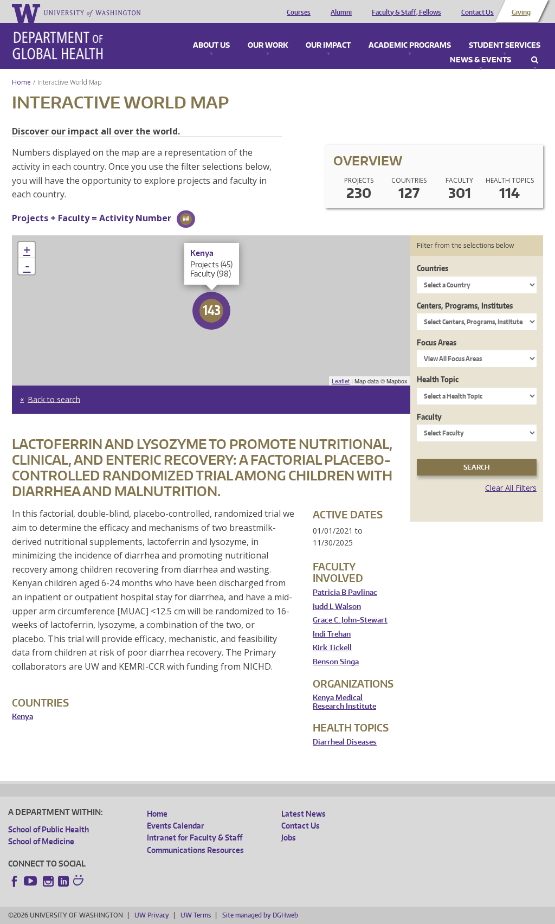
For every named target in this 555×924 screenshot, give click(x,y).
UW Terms (195, 915)
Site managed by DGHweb (260, 915)
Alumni (341, 12)
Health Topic (438, 379)
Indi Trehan (332, 634)
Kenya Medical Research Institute (344, 702)
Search (534, 60)
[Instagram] (48, 881)
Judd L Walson (337, 606)
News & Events (480, 60)
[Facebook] (14, 881)
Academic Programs (410, 45)
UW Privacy (151, 915)
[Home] (58, 45)
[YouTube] (31, 881)
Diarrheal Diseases (345, 742)
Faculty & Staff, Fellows (406, 12)
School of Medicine (41, 841)
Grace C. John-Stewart (350, 620)
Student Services (504, 45)
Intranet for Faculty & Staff (194, 837)
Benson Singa (336, 662)
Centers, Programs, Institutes (465, 305)
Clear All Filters (511, 488)
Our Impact (328, 45)
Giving (521, 12)
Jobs (288, 837)
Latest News (303, 813)
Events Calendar (175, 825)
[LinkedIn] (63, 881)
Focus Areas (436, 342)
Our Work (268, 45)
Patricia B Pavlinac (345, 592)
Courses (299, 12)
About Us (211, 45)
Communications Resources (195, 850)
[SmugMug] (79, 881)
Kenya (22, 717)
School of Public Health (48, 829)
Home (21, 82)
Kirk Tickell (332, 648)
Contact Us (477, 12)
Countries (432, 268)
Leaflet (341, 380)
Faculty (429, 416)
